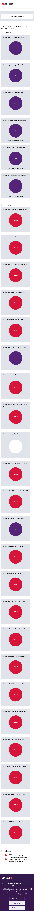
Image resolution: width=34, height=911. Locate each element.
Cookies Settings (17, 898)
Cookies (25, 895)
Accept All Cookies (17, 907)
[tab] (17, 16)
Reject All (17, 903)
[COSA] (7, 4)
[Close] (31, 889)
